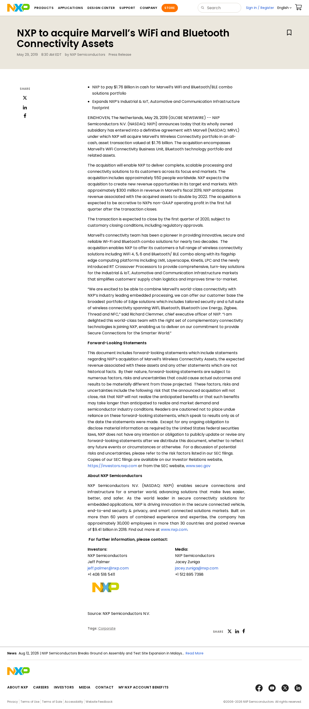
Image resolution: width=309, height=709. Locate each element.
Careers (41, 687)
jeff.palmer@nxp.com (108, 568)
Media (85, 687)
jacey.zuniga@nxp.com (196, 568)
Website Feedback (99, 702)
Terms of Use (30, 702)
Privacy (12, 702)
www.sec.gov (198, 466)
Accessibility (74, 702)
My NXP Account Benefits (144, 687)
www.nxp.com (174, 529)
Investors (64, 687)
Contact (104, 687)
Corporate (107, 628)
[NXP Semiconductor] (18, 7)
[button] (284, 7)
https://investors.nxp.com (112, 466)
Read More (195, 653)
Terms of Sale (52, 702)
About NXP (17, 687)
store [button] (169, 8)
